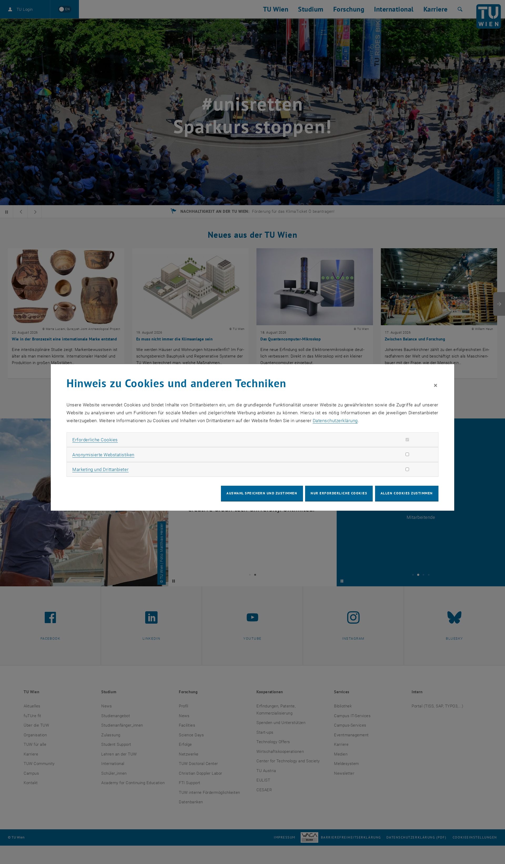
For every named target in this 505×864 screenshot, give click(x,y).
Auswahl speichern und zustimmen (261, 493)
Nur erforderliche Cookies (339, 493)
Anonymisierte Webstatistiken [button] (103, 454)
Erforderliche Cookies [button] (95, 439)
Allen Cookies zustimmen (407, 493)
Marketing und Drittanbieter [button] (100, 469)
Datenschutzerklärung (335, 420)
